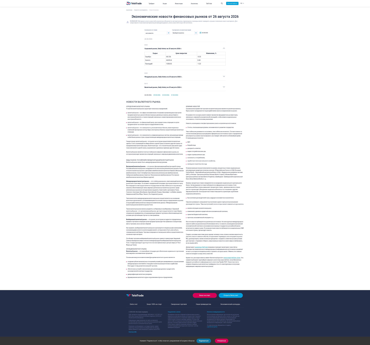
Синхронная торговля (179, 304)
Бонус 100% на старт (154, 304)
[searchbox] (183, 33)
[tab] (185, 49)
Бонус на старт (204, 295)
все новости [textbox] (149, 33)
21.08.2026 (174, 95)
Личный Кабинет (232, 3)
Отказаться (221, 341)
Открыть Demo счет (231, 295)
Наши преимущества (203, 304)
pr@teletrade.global (212, 327)
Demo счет (133, 304)
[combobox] (157, 33)
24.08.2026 (165, 95)
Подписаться (204, 341)
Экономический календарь (230, 304)
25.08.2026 (156, 95)
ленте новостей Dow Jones (232, 257)
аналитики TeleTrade (201, 247)
